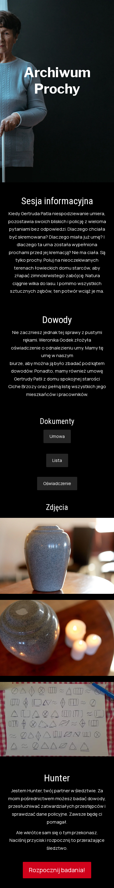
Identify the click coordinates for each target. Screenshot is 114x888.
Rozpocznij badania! (57, 870)
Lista (57, 460)
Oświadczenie (57, 483)
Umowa (57, 436)
